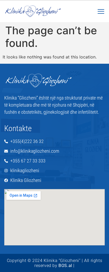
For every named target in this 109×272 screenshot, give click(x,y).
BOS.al (65, 265)
